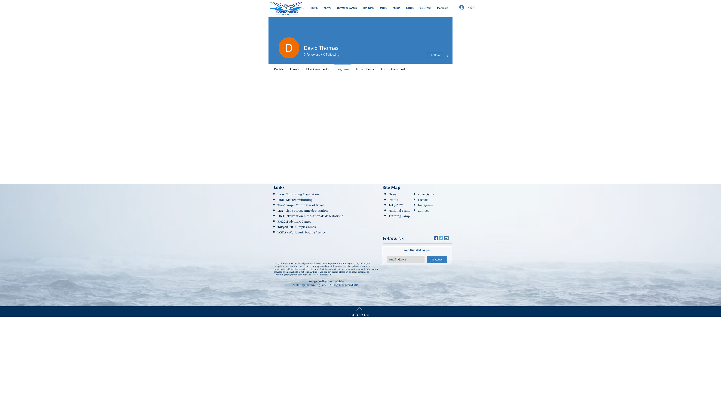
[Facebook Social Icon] (436, 238)
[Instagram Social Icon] (446, 238)
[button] (347, 8)
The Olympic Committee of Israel (301, 205)
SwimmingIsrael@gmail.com (288, 274)
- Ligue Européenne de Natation (303, 210)
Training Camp (399, 216)
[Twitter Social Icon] (441, 238)
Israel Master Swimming (295, 200)
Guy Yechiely (336, 281)
